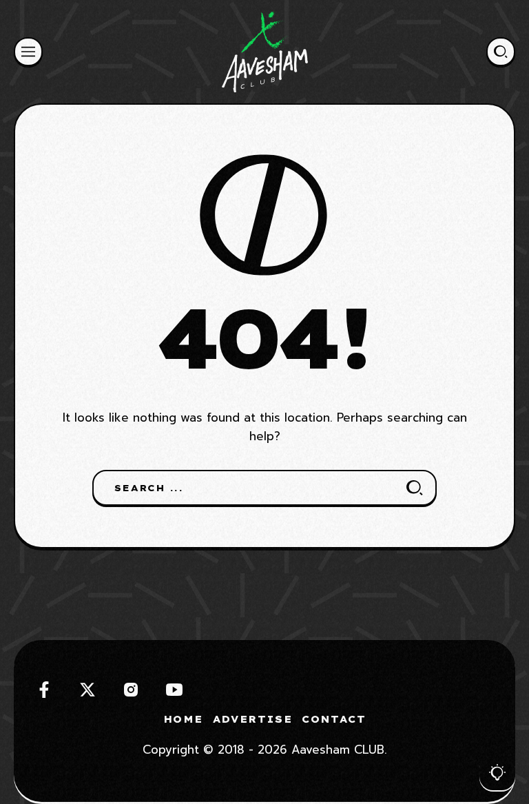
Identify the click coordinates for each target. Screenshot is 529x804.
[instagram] (131, 689)
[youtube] (174, 689)
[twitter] (87, 689)
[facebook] (44, 689)
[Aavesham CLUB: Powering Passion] (265, 51)
